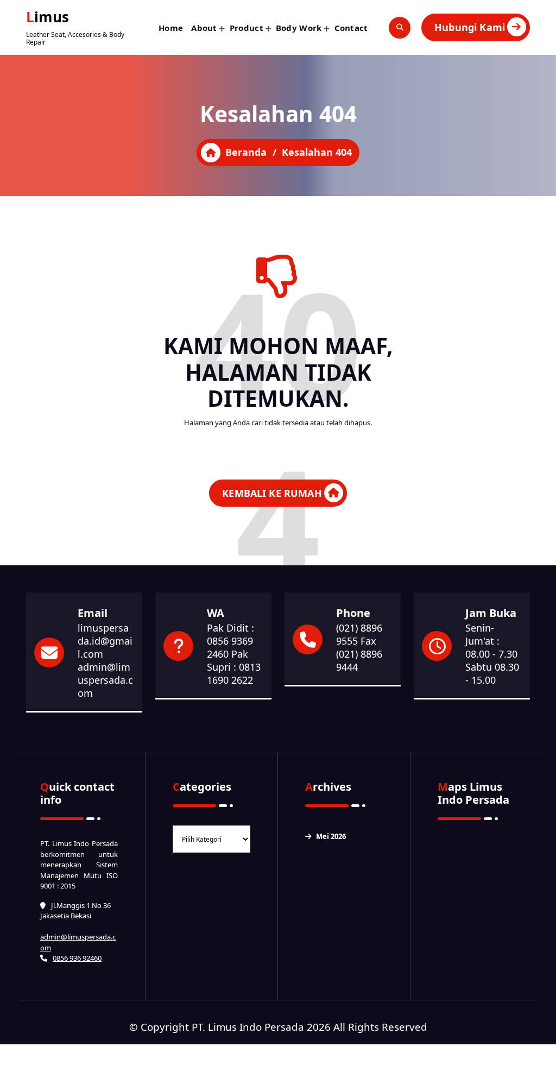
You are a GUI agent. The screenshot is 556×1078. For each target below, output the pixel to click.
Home (171, 27)
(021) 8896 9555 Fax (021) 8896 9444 (359, 647)
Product (246, 27)
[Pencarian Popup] (399, 28)
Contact (351, 27)
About (204, 27)
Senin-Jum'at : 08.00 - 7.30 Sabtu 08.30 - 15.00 (492, 653)
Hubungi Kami (469, 27)
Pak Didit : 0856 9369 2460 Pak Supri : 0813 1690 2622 (234, 653)
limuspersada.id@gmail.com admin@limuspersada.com (105, 660)
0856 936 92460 (77, 958)
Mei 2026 (331, 836)
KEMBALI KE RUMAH (272, 493)
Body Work (299, 27)
